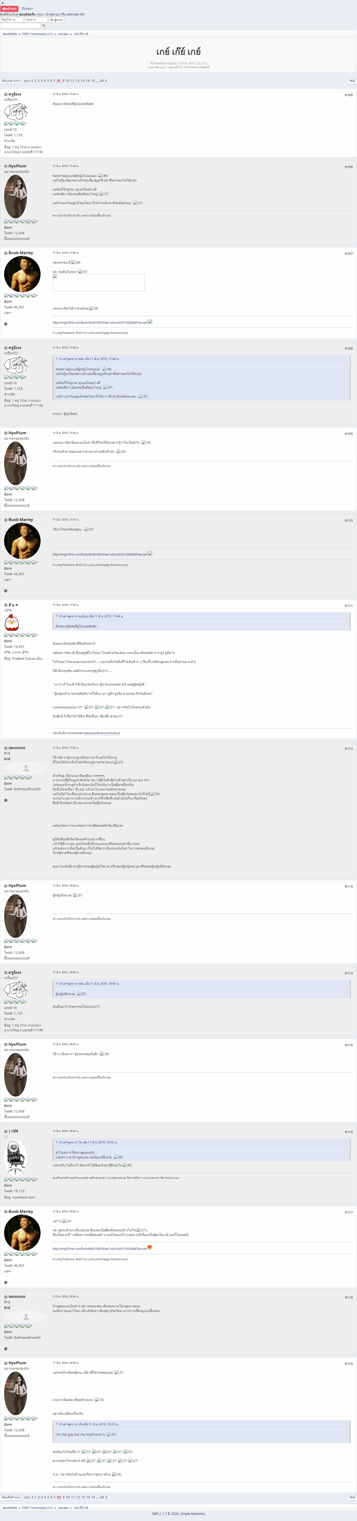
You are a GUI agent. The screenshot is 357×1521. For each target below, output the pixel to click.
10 (67, 80)
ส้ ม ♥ (13, 605)
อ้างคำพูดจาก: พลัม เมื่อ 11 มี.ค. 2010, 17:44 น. (89, 359)
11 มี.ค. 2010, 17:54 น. (66, 605)
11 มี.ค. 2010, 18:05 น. (66, 1211)
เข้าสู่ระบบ (52, 14)
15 (93, 80)
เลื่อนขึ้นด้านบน (10, 1497)
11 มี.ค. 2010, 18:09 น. (66, 1363)
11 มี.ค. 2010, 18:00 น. (66, 885)
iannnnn (17, 747)
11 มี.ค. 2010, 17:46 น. (66, 252)
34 (102, 80)
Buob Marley (20, 252)
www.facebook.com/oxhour (102, 733)
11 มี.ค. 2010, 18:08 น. (66, 1296)
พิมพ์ (352, 81)
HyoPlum (17, 166)
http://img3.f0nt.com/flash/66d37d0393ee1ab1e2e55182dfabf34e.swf (100, 323)
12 (78, 80)
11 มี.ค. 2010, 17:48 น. (66, 347)
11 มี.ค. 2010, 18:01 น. (66, 1044)
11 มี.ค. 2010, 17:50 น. (66, 433)
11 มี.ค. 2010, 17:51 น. (66, 519)
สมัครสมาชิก (76, 14)
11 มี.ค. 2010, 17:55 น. (66, 747)
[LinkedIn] (5, 324)
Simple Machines (192, 1514)
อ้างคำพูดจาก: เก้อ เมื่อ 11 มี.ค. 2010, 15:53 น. (88, 1424)
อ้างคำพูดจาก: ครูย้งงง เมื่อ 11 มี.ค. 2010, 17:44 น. (91, 616)
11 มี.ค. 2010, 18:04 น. (66, 1131)
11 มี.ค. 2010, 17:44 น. (66, 94)
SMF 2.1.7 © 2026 (165, 1514)
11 (73, 80)
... (98, 80)
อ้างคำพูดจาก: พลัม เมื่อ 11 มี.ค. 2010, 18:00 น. (89, 984)
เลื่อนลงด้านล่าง (10, 81)
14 (88, 80)
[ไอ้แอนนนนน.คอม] (5, 800)
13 (83, 80)
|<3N (13, 1131)
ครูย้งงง (14, 94)
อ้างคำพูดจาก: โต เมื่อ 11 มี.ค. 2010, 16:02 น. (88, 1142)
